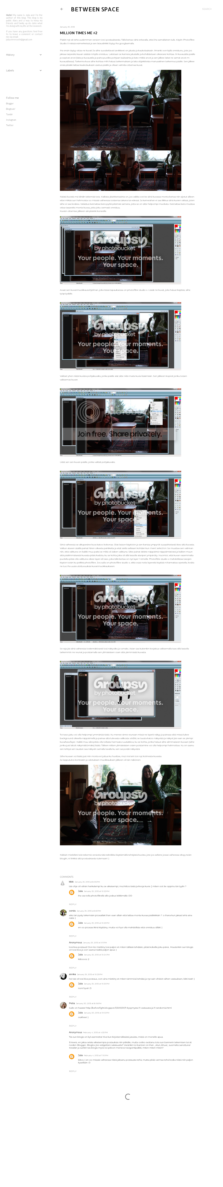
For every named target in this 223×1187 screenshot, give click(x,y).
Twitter (10, 125)
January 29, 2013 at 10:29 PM (96, 984)
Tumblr (9, 114)
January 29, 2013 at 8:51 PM (89, 911)
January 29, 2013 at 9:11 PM (95, 942)
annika (72, 974)
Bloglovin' (10, 108)
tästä (103, 39)
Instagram (11, 119)
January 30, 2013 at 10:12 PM (96, 1013)
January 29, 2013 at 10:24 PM (97, 955)
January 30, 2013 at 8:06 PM (88, 1003)
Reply (72, 904)
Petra (72, 1003)
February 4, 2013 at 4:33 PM (95, 1032)
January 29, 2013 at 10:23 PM (96, 891)
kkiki (71, 881)
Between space (95, 9)
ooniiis (72, 910)
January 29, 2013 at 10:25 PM (89, 974)
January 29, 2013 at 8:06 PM (87, 882)
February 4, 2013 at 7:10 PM (96, 1055)
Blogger (10, 103)
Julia (80, 891)
